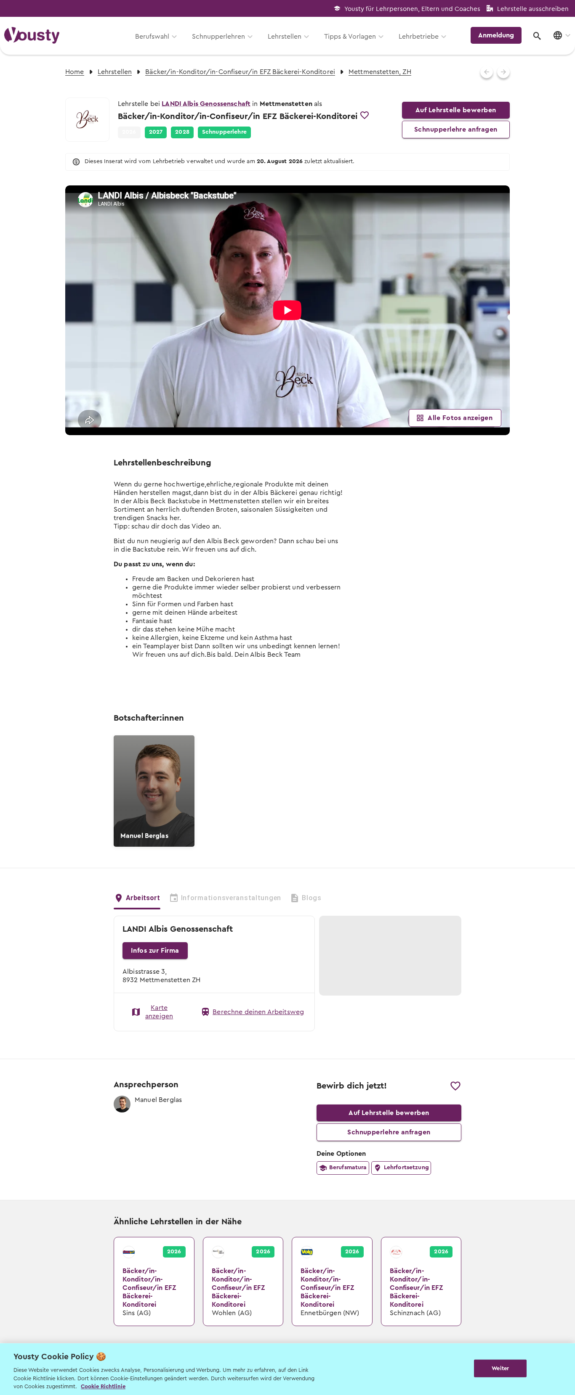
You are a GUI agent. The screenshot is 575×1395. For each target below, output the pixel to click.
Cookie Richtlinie (103, 1386)
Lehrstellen (284, 36)
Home (74, 72)
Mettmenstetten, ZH (380, 72)
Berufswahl (152, 36)
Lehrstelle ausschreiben (533, 9)
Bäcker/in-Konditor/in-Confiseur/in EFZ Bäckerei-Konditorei (240, 72)
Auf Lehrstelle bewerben (455, 110)
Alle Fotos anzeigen (460, 418)
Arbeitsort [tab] (143, 898)
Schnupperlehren (218, 36)
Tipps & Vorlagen (350, 36)
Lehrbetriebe (419, 36)
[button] (156, 132)
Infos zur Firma (155, 950)
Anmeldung (496, 35)
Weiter (500, 1368)
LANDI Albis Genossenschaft (206, 103)
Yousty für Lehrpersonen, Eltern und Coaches (412, 9)
